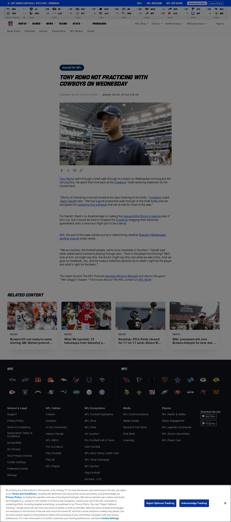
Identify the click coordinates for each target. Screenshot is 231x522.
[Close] (225, 503)
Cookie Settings (110, 518)
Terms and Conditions (24, 493)
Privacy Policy (14, 497)
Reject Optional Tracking (160, 503)
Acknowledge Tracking (194, 503)
